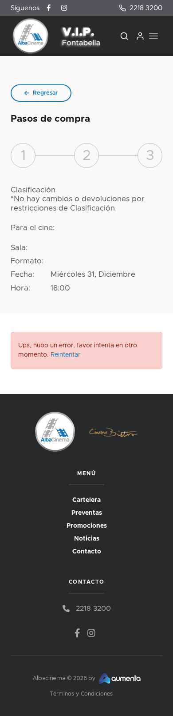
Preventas (86, 513)
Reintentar (65, 355)
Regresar (45, 93)
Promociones (87, 526)
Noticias (86, 539)
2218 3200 (146, 8)
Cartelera (86, 500)
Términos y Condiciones (81, 694)
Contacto (86, 552)
